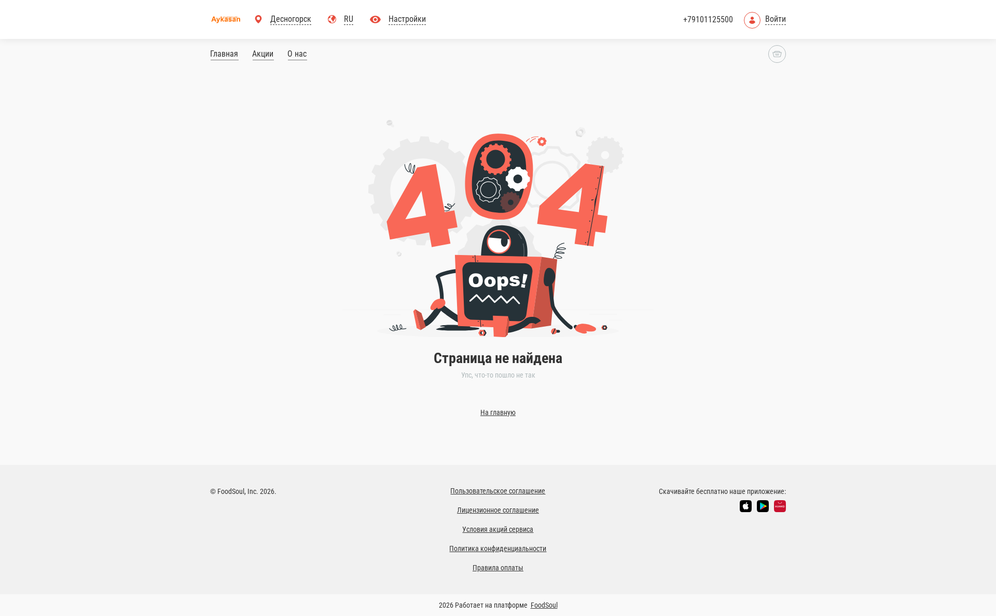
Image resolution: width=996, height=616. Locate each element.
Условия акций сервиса (497, 529)
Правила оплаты (498, 568)
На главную (498, 412)
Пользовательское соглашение (497, 491)
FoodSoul (544, 605)
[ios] (746, 506)
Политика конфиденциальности (497, 548)
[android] (763, 506)
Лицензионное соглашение (498, 510)
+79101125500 (708, 19)
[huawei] (780, 506)
